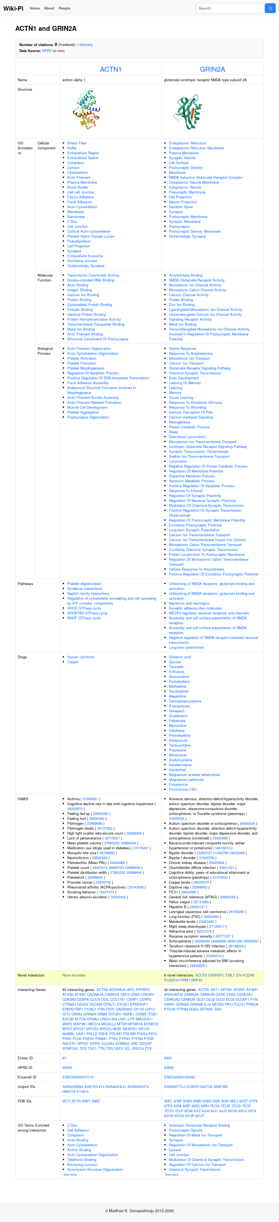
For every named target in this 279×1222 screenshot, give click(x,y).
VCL (127, 1048)
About (49, 8)
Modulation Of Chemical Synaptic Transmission (206, 505)
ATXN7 (80, 994)
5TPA (168, 1105)
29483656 (218, 941)
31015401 (141, 847)
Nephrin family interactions (88, 593)
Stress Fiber (77, 142)
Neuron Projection (183, 201)
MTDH (122, 1023)
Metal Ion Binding (81, 329)
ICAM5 (140, 1014)
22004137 (197, 906)
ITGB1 (152, 1014)
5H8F (178, 1100)
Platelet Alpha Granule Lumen (90, 236)
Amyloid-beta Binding (185, 275)
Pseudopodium (79, 241)
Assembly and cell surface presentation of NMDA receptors (208, 620)
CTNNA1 (69, 1004)
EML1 (230, 975)
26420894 (216, 862)
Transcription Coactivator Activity (93, 275)
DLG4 (230, 999)
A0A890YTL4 (174, 1086)
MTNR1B (151, 1023)
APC (130, 989)
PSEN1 (88, 1038)
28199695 (107, 852)
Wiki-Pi (13, 8)
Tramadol (176, 666)
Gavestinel (177, 769)
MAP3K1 (80, 1023)
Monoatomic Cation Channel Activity (197, 289)
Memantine (177, 725)
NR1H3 (143, 1028)
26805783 (116, 867)
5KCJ (234, 1100)
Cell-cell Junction (80, 192)
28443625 (197, 965)
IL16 (207, 1004)
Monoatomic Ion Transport (189, 358)
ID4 (238, 975)
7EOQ (215, 1105)
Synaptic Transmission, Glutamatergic (199, 451)
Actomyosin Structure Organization (95, 1169)
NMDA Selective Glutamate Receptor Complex (205, 177)
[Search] (270, 8)
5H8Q (207, 1100)
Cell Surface (178, 162)
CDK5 (135, 994)
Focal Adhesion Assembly (88, 382)
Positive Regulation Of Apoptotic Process (202, 485)
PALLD (91, 1033)
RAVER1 (69, 1043)
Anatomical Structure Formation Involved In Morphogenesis (101, 390)
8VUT (199, 1115)
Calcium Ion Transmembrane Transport (199, 534)
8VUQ (179, 1115)
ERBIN (67, 1009)
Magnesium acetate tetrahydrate (194, 774)
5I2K (216, 1100)
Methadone (177, 686)
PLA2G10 (171, 980)
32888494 (134, 833)
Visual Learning (181, 397)
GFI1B (139, 1009)
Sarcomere (75, 216)
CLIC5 (95, 999)
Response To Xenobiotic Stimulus (195, 402)
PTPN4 (182, 1009)
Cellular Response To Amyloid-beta (196, 569)
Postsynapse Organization (88, 417)
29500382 (100, 813)
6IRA (178, 1105)
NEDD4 (218, 1004)
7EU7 (179, 1110)
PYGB (149, 1038)
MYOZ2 (92, 1028)
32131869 (201, 901)
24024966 (117, 862)
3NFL (168, 1100)
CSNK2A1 (245, 994)
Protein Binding (79, 299)
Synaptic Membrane (185, 221)
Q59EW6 (220, 1086)
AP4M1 (252, 989)
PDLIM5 (129, 1033)
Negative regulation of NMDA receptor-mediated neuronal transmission (213, 640)
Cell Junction (77, 226)
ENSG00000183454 (179, 1077)
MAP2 (67, 1023)
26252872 (75, 808)
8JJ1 (214, 1110)
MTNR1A (135, 1023)
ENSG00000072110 (77, 1077)
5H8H (187, 1100)
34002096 (237, 852)
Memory (175, 392)
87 (64, 1057)
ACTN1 (111, 69)
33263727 (204, 852)
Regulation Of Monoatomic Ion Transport (201, 1144)
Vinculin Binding (80, 309)
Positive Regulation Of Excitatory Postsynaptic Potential (213, 574)
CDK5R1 (147, 994)
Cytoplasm (75, 162)
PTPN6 (137, 1038)
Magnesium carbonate (186, 779)
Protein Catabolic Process (189, 426)
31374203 (220, 877)
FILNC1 (90, 1009)
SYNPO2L (70, 1048)
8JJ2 (223, 1110)
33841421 (226, 867)
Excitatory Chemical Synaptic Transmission (203, 549)
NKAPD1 (130, 1028)
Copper (72, 661)
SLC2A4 (107, 1043)
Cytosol (73, 167)
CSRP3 (145, 999)
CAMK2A (112, 994)
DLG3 (220, 999)
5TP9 (253, 1100)
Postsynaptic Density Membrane (194, 231)
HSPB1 (128, 1014)
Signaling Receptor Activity (190, 319)
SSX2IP (145, 1043)
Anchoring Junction (82, 260)
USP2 (118, 1048)
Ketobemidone (180, 764)
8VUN (168, 1115)
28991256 (234, 941)
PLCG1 (239, 1004)
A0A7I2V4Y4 (94, 1086)
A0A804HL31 (116, 1086)
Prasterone (177, 750)
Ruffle (71, 147)
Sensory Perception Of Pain (191, 412)
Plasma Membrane (82, 182)
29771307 (223, 936)
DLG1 (200, 999)
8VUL (252, 1110)
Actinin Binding (79, 1149)
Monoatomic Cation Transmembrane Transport (205, 544)
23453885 (220, 838)
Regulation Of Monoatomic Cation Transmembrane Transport (208, 562)
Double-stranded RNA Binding (90, 280)
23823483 (206, 921)
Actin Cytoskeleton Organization (92, 353)
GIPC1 (150, 1009)
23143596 (136, 887)
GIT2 (66, 1014)
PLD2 (77, 1038)
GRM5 (102, 1014)
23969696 (94, 823)
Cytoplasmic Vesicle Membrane (194, 182)
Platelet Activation (81, 358)
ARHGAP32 (173, 994)
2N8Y (86, 1100)
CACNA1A (95, 994)
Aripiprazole (178, 740)
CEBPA (83, 999)
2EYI (66, 1100)
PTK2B (169, 1009)
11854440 (83, 44)
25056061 (251, 941)
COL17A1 (118, 999)
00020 (67, 1067)
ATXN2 (68, 994)
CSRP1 (132, 999)
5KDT (243, 1100)
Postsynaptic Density (186, 167)
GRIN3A (182, 1004)
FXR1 (110, 1009)
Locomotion (178, 461)
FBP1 (78, 1009)
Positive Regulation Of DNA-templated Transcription (108, 377)
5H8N (197, 1100)
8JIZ (197, 1110)
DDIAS (82, 1004)
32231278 (204, 931)
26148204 (236, 945)
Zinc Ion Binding (182, 304)
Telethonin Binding (81, 1159)
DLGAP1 (242, 999)
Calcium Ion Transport (186, 363)
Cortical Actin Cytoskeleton (88, 231)
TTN (101, 1048)
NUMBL (68, 1033)
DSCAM (95, 1004)
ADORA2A (117, 989)
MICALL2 (108, 1023)
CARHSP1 (216, 975)
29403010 (100, 867)
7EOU (169, 1110)
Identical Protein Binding (86, 314)
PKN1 (67, 1038)
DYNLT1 (109, 1004)
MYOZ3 (105, 1028)
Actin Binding (77, 284)
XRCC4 (138, 1048)
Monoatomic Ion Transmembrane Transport (202, 441)
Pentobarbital (179, 681)
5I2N (225, 1100)
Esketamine (178, 784)
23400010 (213, 955)
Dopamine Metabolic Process (192, 475)
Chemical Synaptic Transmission (195, 372)
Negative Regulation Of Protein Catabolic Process (208, 466)
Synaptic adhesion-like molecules (195, 608)
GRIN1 (169, 1004)
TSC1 (92, 1048)
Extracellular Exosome (85, 255)
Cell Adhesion (78, 1130)
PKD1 (153, 1033)
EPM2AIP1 (139, 1004)
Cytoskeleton (77, 172)
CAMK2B (207, 994)
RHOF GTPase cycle (84, 617)
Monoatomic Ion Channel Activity (195, 284)
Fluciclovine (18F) (183, 789)
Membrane (75, 211)
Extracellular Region (83, 152)
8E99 (188, 1110)
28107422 (105, 828)
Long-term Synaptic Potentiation (194, 529)
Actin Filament (78, 177)
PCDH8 (248, 975)
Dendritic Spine (181, 206)
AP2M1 (239, 989)
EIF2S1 (123, 1004)
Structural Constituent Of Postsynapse (97, 338)
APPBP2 (142, 989)
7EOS (236, 1105)
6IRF (186, 1105)
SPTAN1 (206, 1009)
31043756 (220, 852)
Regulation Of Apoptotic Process (93, 372)
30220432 (118, 896)
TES (83, 1048)
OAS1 (80, 1033)
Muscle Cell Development (87, 407)
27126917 (217, 926)
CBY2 (124, 994)
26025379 (201, 882)
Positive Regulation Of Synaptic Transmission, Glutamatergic (205, 513)
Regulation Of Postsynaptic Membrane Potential (207, 520)
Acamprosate (179, 705)
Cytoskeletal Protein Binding (89, 304)
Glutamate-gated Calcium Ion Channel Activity (205, 314)
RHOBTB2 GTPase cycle (87, 612)
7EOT (246, 1105)
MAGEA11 (144, 1018)
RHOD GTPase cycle (84, 608)
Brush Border (77, 187)
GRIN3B (196, 1004)
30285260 (202, 941)
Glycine (175, 661)
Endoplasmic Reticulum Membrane (196, 147)
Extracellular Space (82, 157)
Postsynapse (179, 226)
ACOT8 (201, 975)
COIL (105, 999)
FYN (253, 999)
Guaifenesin (178, 715)
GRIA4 (76, 1014)
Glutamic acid (180, 656)
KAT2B (68, 1018)
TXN (109, 1048)
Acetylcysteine (180, 759)
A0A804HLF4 (138, 1086)
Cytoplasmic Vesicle (185, 187)
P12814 (83, 1091)
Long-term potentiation (186, 647)
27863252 (112, 842)
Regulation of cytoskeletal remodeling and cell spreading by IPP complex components (111, 601)
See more (70, 1174)
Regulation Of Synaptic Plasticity (195, 495)
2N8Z (96, 1100)
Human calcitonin (81, 656)
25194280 (236, 911)
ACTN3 (102, 989)
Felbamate (177, 720)
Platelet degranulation (84, 583)
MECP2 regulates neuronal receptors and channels (209, 612)
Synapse (74, 250)
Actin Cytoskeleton (82, 206)
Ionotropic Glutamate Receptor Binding (199, 1125)
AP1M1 (226, 989)
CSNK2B (188, 999)
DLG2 (210, 999)
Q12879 (192, 1086)
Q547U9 (205, 1086)
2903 (168, 1057)
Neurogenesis (179, 421)
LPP (131, 1018)
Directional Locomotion (187, 436)
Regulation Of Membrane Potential (196, 471)
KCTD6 (80, 1018)
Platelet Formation (81, 363)
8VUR (189, 1115)
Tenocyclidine (179, 745)
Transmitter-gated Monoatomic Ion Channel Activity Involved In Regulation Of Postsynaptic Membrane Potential (209, 333)
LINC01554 (108, 1018)
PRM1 (185, 980)
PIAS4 (142, 1033)
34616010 (222, 847)
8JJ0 (206, 1110)
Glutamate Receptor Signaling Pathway (200, 368)
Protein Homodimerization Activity (94, 319)
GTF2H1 (115, 1014)
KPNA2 (93, 1018)
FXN (101, 1009)
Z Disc (72, 221)
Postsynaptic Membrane (188, 216)
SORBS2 (122, 1043)
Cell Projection (78, 245)
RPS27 (83, 1043)
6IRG (196, 1105)
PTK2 (113, 1038)
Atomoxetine (179, 676)
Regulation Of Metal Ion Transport (195, 1135)
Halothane (177, 730)
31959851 (90, 798)
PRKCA (252, 1004)
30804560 (188, 891)
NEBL (117, 1028)
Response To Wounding (187, 407)
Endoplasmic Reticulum (187, 142)
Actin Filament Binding (85, 333)
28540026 (247, 823)
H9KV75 (68, 1091)
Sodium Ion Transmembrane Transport (199, 456)
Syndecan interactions (84, 588)
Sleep (173, 431)
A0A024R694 (72, 1086)
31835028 (176, 818)
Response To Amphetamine (191, 353)
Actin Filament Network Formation (94, 402)
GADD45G (124, 1009)
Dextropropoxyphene (185, 701)
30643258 (227, 896)
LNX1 (122, 1018)
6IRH (205, 1105)
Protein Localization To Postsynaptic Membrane (206, 554)
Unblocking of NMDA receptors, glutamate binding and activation (211, 586)
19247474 (106, 891)
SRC (134, 1043)
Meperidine (177, 696)
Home (35, 8)
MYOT (67, 1028)
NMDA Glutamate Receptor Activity (197, 280)
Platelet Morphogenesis (85, 368)
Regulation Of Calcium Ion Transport (197, 1164)
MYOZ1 (79, 1028)
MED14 (94, 1023)
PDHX (103, 1033)
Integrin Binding (79, 289)
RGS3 (194, 1009)
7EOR (225, 1105)
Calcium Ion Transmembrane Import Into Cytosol (207, 539)
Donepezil (176, 710)
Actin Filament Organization (89, 348)
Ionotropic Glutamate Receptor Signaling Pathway (208, 446)
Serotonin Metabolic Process (191, 480)
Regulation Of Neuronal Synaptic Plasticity (202, 500)
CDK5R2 (69, 999)
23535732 (103, 882)
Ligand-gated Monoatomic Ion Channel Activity (205, 309)
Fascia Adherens (80, 196)
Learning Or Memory (185, 382)
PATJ (229, 1004)
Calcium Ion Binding (83, 294)
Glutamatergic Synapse (85, 265)
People (64, 8)
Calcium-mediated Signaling (191, 417)
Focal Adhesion (79, 201)
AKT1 (215, 989)
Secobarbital (179, 691)
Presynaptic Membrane (187, 192)
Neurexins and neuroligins (189, 603)
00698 (169, 1067)
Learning (175, 387)
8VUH (232, 1110)
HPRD (47, 50)
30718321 (112, 838)
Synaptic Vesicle (182, 157)
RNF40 (196, 980)
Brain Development (184, 377)
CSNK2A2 (172, 999)
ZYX (148, 1048)
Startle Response (182, 348)
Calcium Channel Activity (189, 294)
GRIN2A (212, 69)
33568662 (199, 887)
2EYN (76, 1100)
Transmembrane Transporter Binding (95, 324)
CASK (220, 994)
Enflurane (176, 671)
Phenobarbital (179, 735)
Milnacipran (178, 754)
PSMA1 (101, 1038)
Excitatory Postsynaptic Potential (195, 524)
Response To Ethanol (186, 490)
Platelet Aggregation (83, 412)
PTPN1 (124, 1038)
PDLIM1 (115, 1033)
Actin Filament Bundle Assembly (93, 397)
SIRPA (95, 1043)
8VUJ (242, 1110)
